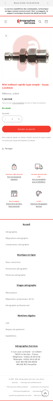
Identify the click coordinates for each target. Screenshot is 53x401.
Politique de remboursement (17, 387)
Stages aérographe (26, 285)
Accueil (26, 224)
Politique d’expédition (21, 391)
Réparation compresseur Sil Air (20, 299)
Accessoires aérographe (16, 268)
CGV (7, 323)
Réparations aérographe (17, 238)
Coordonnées (37, 391)
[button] (6, 22)
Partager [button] (9, 148)
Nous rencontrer (13, 262)
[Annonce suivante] (48, 3)
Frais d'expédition (18, 103)
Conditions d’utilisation (40, 387)
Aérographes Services (26, 346)
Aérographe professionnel (18, 305)
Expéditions (11, 336)
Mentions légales (26, 315)
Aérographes (11, 232)
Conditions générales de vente (20, 395)
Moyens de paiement (15, 329)
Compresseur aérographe (17, 244)
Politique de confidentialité (31, 382)
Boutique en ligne (26, 254)
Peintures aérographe (16, 275)
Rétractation (11, 292)
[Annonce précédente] (5, 3)
